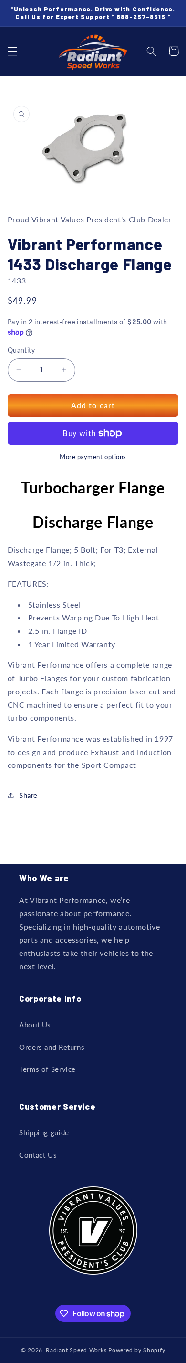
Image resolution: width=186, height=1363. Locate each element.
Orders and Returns (51, 1047)
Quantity (21, 350)
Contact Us (38, 1155)
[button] (12, 51)
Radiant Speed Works (76, 1350)
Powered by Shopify (136, 1350)
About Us (35, 1024)
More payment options (93, 457)
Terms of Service (47, 1069)
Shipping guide (44, 1132)
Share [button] (28, 795)
